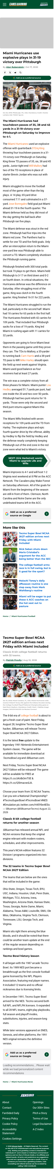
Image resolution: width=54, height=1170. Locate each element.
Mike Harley (27, 360)
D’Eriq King (38, 148)
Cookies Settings (12, 1138)
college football (29, 715)
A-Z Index (38, 1129)
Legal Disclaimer (42, 1123)
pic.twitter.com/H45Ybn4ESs (33, 804)
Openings (38, 1102)
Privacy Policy (10, 1118)
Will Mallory (35, 165)
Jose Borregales (17, 203)
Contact (6, 1107)
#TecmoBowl (32, 800)
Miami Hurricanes (18, 143)
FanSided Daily (10, 1113)
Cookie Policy (10, 1123)
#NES (44, 800)
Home (5, 616)
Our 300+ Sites (41, 1107)
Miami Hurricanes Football (23, 616)
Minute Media (17, 1146)
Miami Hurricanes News (22, 1082)
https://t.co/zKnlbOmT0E (17, 778)
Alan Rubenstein (15, 67)
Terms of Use (40, 1118)
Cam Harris (27, 355)
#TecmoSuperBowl (14, 800)
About (5, 1102)
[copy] (20, 72)
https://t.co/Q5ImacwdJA (17, 782)
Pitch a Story (40, 1113)
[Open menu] (4, 4)
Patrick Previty (14, 660)
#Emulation (9, 804)
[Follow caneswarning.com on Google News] (46, 514)
